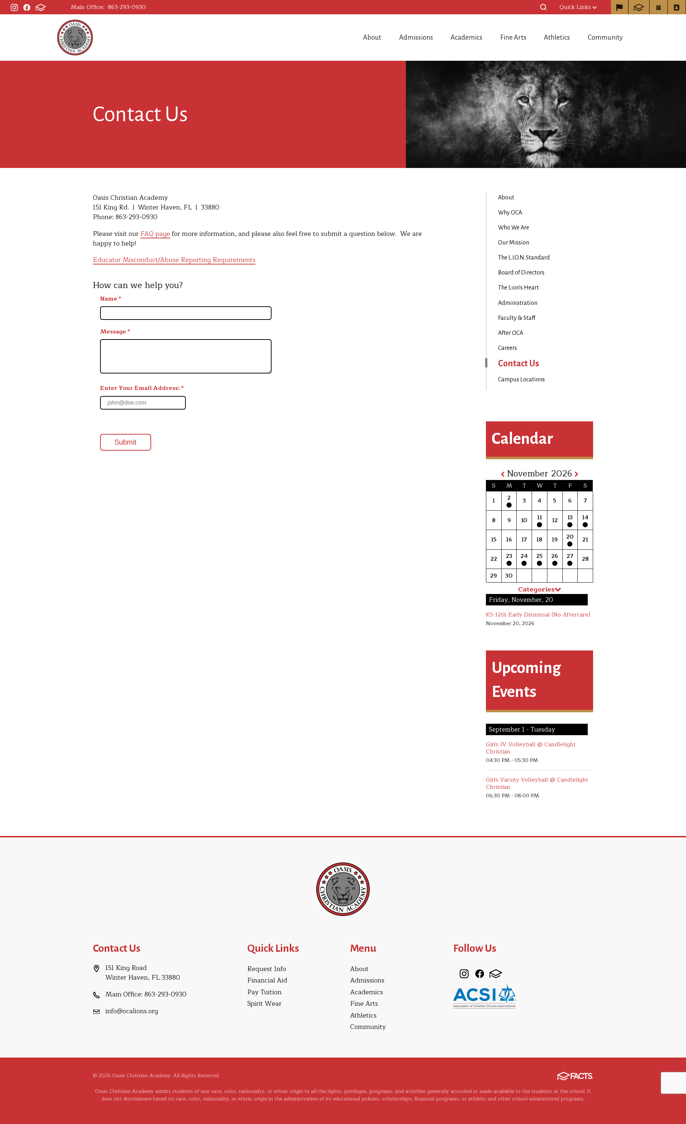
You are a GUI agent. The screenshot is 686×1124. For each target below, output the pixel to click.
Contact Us (518, 363)
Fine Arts (513, 37)
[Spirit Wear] (619, 7)
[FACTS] (41, 7)
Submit (125, 442)
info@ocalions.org (131, 1011)
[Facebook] (26, 7)
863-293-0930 (127, 7)
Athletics (557, 37)
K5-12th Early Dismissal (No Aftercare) (538, 614)
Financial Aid (267, 980)
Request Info (266, 969)
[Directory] (676, 7)
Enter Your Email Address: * (142, 388)
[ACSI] (484, 995)
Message (115, 331)
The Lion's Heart (518, 287)
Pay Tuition (264, 992)
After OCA (510, 333)
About (372, 37)
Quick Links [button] (575, 7)
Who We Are (513, 227)
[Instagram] (14, 7)
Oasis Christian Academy (75, 37)
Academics (466, 37)
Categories (536, 589)
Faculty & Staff (516, 318)
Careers (507, 348)
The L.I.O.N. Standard (524, 257)
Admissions (416, 37)
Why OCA (510, 212)
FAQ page (155, 233)
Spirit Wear (264, 1003)
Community (605, 37)
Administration (517, 303)
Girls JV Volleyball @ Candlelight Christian (531, 748)
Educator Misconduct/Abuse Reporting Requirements (174, 259)
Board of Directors (521, 272)
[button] (543, 7)
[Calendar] (658, 7)
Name (110, 298)
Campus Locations (521, 379)
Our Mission (513, 242)
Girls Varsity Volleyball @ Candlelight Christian (537, 783)
